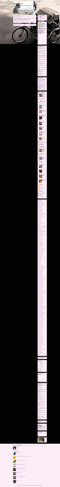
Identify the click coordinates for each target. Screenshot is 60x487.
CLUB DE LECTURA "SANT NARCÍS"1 (41, 146)
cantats (39, 347)
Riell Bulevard (41, 161)
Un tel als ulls (41, 169)
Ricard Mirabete (40, 30)
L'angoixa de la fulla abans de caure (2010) (42, 84)
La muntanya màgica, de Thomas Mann (41, 399)
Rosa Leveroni (40, 236)
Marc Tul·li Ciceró (40, 311)
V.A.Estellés (39, 215)
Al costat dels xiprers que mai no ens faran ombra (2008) (41, 80)
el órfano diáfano (41, 184)
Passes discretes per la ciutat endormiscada (41, 89)
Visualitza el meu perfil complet (43, 18)
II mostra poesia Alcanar (41, 290)
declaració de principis (41, 348)
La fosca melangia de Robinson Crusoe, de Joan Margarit (41, 402)
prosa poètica (40, 352)
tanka (39, 220)
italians (39, 351)
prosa (39, 240)
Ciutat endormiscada (18, 472)
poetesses (39, 206)
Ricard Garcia (40, 337)
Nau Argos (40, 186)
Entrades (40, 433)
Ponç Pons (39, 330)
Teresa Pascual (40, 343)
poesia (39, 201)
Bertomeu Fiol (40, 272)
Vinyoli (39, 259)
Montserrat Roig (40, 317)
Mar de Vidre (40, 229)
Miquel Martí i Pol (40, 316)
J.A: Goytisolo (40, 245)
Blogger (41, 485)
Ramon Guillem (40, 333)
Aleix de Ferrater (40, 268)
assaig (39, 346)
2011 (40, 368)
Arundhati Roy (40, 271)
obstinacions (18, 3)
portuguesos (39, 211)
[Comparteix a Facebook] (32, 21)
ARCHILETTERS (41, 191)
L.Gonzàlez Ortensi (40, 249)
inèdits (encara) (40, 205)
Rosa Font (39, 254)
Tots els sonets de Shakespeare (40, 387)
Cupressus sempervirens (41, 195)
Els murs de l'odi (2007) (42, 79)
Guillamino (39, 289)
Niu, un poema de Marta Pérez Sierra (20, 464)
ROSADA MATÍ (44, 116)
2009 (40, 370)
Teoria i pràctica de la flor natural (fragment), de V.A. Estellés (23, 456)
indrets (39, 224)
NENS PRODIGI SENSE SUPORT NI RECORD (43, 95)
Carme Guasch (40, 280)
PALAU (43, 105)
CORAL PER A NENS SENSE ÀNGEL (44, 111)
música (39, 263)
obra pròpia (39, 202)
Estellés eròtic (18, 452)
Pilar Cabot (39, 329)
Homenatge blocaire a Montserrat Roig (20, 476)
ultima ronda (41, 190)
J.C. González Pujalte (41, 293)
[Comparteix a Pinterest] (32, 21)
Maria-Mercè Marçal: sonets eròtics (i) (20, 468)
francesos (39, 237)
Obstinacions (43, 426)
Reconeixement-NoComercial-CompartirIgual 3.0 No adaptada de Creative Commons (42, 428)
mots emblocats (41, 179)
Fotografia (43, 122)
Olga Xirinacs (40, 320)
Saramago (39, 258)
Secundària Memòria (42, 193)
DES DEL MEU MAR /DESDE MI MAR (41, 132)
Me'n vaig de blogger (17, 17)
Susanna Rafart (40, 342)
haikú (39, 262)
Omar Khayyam (40, 321)
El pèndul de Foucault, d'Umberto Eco (41, 410)
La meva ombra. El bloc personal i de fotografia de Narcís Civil (42, 115)
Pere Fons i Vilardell (40, 325)
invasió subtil (41, 164)
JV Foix (39, 294)
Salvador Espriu (40, 255)
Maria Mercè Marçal (40, 230)
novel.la (39, 264)
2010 (40, 369)
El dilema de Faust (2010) (42, 85)
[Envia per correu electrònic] (29, 21)
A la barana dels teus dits (41, 267)
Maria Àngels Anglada (41, 312)
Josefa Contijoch (40, 298)
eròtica (39, 219)
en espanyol (39, 210)
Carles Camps (40, 276)
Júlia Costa (39, 303)
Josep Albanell (40, 299)
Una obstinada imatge (42, 148)
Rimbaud (39, 339)
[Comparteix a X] (31, 21)
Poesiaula (40, 126)
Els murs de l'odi (40, 281)
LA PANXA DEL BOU (42, 93)
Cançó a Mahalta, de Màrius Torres (20, 460)
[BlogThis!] (30, 21)
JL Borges (39, 246)
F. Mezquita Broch (40, 242)
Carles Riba (39, 277)
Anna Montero (40, 241)
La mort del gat (18, 480)
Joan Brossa (39, 295)
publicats (39, 207)
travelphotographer (32, 485)
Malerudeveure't (41, 156)
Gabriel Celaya (40, 285)
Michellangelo (40, 315)
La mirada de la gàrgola (41, 307)
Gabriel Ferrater (40, 286)
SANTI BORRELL (41, 144)
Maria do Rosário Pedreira (41, 231)
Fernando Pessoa (40, 223)
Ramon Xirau (40, 334)
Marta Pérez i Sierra (40, 250)
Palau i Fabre (40, 324)
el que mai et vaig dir (42, 174)
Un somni (43, 165)
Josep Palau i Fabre (40, 302)
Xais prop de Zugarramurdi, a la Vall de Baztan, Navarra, (44, 150)
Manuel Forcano (40, 308)
